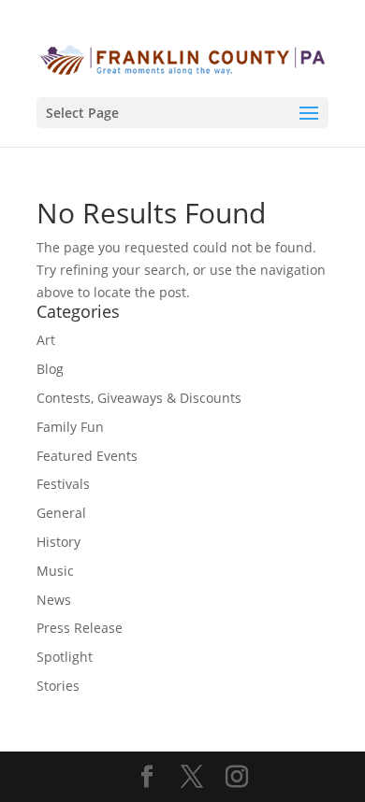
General (61, 513)
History (58, 542)
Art (45, 340)
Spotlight (64, 657)
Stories (58, 686)
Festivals (63, 484)
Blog (50, 369)
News (53, 600)
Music (55, 571)
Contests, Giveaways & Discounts (138, 398)
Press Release (79, 628)
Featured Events (87, 456)
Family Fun (70, 427)
